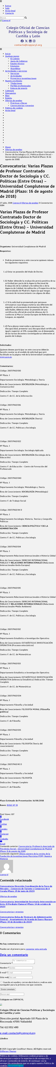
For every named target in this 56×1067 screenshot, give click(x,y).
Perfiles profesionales (20, 86)
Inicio (8, 53)
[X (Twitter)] (26, 41)
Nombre (4, 967)
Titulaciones (16, 83)
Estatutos (14, 66)
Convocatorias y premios (22, 105)
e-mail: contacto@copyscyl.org (17, 1033)
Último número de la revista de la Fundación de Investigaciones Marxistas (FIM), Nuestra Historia (26, 856)
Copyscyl (17, 203)
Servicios (14, 73)
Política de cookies (14, 108)
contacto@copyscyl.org (28, 44)
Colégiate (9, 90)
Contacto (9, 13)
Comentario (6, 963)
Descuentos (10, 93)
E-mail (3, 972)
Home (8, 147)
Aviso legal (10, 10)
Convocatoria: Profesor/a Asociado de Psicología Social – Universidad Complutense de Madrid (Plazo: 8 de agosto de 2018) (27, 848)
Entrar (8, 6)
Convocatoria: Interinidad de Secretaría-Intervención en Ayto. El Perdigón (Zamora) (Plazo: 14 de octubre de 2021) (28, 904)
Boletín (8, 98)
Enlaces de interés (18, 88)
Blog (7, 95)
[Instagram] (34, 41)
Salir (7, 8)
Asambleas (15, 68)
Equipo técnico (17, 63)
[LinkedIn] (30, 41)
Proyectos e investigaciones (23, 78)
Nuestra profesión (13, 81)
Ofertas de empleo (13, 100)
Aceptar (11, 1066)
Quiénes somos (12, 56)
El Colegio (15, 58)
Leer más (19, 1066)
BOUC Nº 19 (12, 805)
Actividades (16, 76)
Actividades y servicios (16, 71)
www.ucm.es (6, 357)
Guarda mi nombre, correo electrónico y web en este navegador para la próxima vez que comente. (26, 983)
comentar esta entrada (36, 949)
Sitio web (4, 977)
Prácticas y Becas (18, 103)
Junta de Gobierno (18, 61)
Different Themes (8, 1051)
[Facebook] (22, 41)
